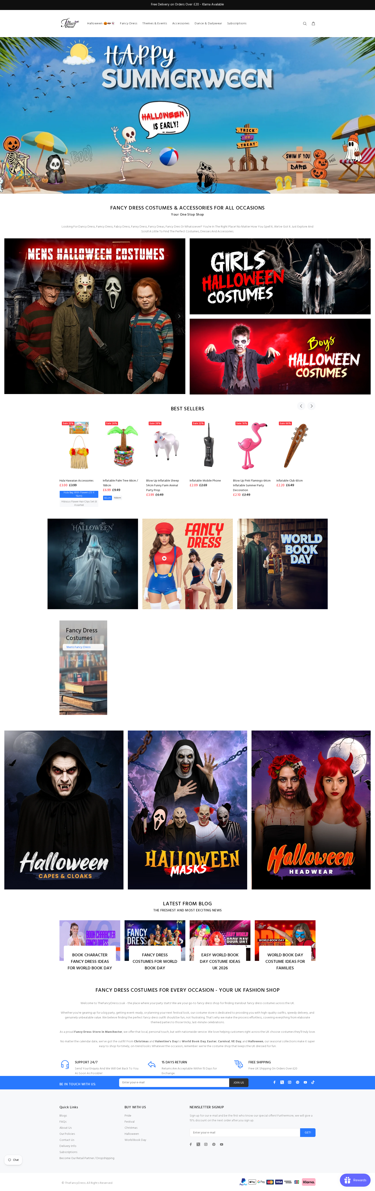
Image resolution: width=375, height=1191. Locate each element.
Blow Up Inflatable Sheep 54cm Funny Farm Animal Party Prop (161, 485)
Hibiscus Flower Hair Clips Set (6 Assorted (78, 503)
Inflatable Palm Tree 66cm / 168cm (119, 483)
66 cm (106, 498)
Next (179, 316)
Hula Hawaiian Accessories (75, 480)
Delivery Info (67, 1146)
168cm (116, 498)
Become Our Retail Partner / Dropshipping (86, 1158)
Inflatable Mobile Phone (204, 480)
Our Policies (67, 1134)
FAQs (62, 1121)
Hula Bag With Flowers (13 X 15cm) (78, 494)
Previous (11, 316)
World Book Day (135, 1140)
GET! (308, 1132)
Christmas (131, 1127)
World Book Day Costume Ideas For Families (285, 962)
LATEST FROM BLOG (187, 904)
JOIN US (239, 1082)
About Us (65, 1127)
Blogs (63, 1115)
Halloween (132, 1134)
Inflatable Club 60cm (289, 480)
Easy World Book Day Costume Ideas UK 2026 (220, 962)
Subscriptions (68, 1152)
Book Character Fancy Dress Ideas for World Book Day (90, 962)
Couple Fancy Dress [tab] (80, 660)
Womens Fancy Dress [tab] (81, 653)
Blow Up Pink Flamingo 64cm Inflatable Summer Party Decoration (251, 485)
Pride (128, 1115)
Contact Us (66, 1140)
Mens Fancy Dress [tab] (78, 647)
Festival (130, 1121)
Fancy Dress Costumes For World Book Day (155, 962)
